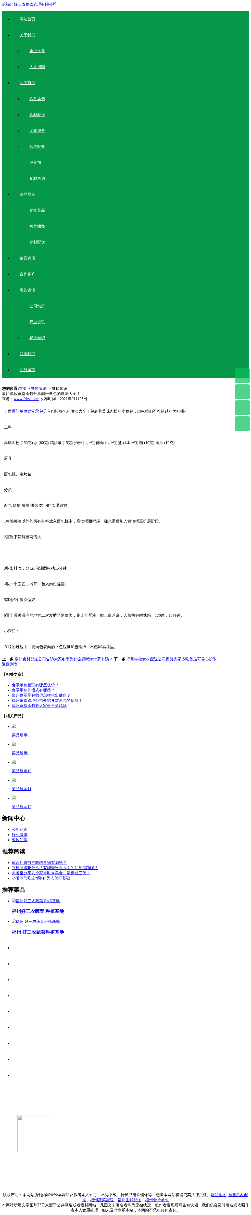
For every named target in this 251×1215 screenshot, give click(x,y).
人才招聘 (37, 67)
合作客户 (27, 274)
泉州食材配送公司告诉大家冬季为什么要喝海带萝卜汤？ (63, 659)
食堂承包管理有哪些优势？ (35, 685)
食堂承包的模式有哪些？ (33, 690)
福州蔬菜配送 (102, 1200)
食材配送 (37, 115)
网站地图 (218, 1195)
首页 (23, 388)
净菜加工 (37, 162)
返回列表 (10, 664)
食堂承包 (37, 99)
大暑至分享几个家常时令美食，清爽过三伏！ (51, 873)
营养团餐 (37, 226)
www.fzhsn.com (26, 399)
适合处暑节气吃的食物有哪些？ (39, 863)
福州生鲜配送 (129, 1200)
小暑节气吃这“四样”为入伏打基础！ (43, 878)
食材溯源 (37, 178)
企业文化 (37, 51)
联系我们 (27, 354)
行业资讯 (37, 322)
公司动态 (37, 306)
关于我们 (27, 35)
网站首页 (27, 19)
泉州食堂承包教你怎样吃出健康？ (41, 695)
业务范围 (27, 83)
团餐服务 (37, 131)
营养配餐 (37, 146)
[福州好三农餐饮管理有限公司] (29, 4)
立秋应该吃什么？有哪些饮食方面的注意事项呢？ (55, 868)
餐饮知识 (37, 338)
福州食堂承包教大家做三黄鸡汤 (39, 706)
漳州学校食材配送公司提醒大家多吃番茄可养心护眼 (171, 659)
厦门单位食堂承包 (27, 411)
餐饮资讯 (27, 290)
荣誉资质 (27, 258)
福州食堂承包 (157, 1200)
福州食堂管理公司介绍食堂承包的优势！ (47, 700)
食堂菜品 (37, 210)
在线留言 (27, 370)
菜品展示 (27, 194)
